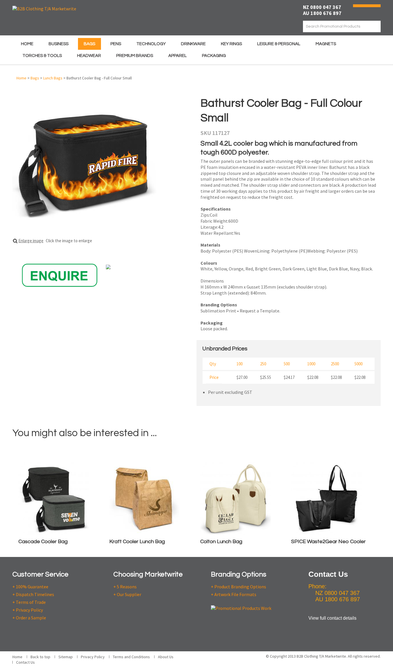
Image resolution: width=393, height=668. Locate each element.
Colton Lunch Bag (221, 541)
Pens (115, 44)
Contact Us (25, 662)
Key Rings (231, 44)
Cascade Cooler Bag (43, 541)
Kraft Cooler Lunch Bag (137, 541)
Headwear (89, 56)
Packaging (214, 56)
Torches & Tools (42, 56)
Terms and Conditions (131, 656)
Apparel (177, 56)
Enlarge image (30, 240)
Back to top (40, 656)
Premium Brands (134, 56)
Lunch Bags (52, 78)
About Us (165, 656)
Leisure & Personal (278, 44)
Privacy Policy (93, 656)
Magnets (326, 44)
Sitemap (65, 656)
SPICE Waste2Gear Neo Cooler (328, 541)
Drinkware (193, 44)
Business (58, 44)
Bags (89, 44)
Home (27, 44)
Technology (151, 44)
